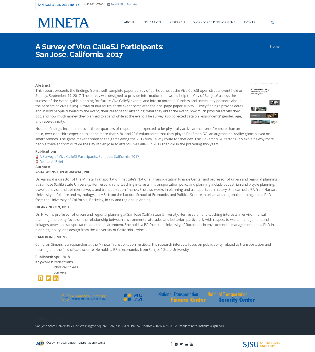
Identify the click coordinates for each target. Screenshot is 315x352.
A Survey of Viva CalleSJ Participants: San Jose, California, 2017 (89, 156)
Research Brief (51, 161)
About (129, 22)
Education (152, 22)
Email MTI (117, 4)
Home (275, 46)
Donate (132, 4)
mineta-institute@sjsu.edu (206, 326)
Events (249, 22)
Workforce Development (214, 22)
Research (177, 22)
